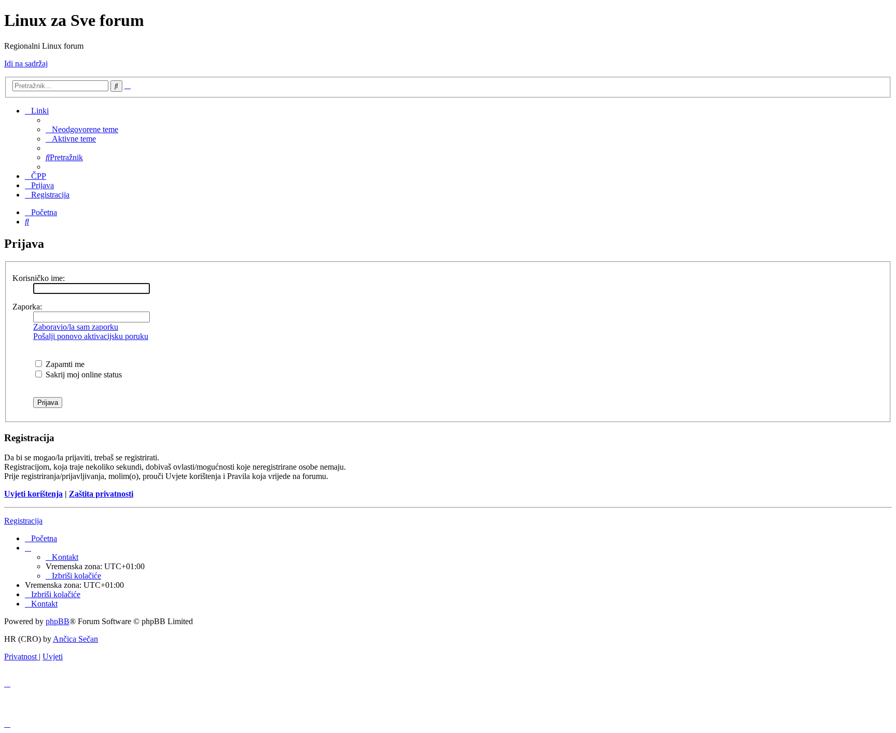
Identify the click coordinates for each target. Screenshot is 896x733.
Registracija (23, 520)
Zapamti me (64, 364)
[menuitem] (82, 129)
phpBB (57, 621)
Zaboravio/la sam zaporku (75, 326)
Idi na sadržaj (26, 63)
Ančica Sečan (75, 639)
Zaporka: (27, 306)
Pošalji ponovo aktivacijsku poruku (90, 336)
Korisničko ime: (38, 278)
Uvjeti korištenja (33, 493)
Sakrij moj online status (83, 374)
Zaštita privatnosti (101, 493)
